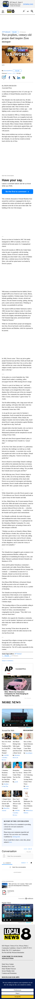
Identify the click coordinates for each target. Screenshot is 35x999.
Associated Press (8, 70)
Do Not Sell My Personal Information (13, 952)
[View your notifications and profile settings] (31, 863)
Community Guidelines (9, 948)
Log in (25, 848)
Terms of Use (14, 946)
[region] (17, 874)
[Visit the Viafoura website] (29, 898)
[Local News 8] (13, 11)
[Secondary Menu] (4, 11)
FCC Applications (14, 950)
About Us (19, 948)
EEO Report (5, 946)
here (10, 842)
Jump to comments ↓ (8, 660)
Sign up (30, 848)
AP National (18, 654)
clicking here (16, 836)
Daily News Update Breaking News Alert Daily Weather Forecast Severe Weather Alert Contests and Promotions (9, 968)
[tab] (7, 862)
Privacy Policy (23, 946)
